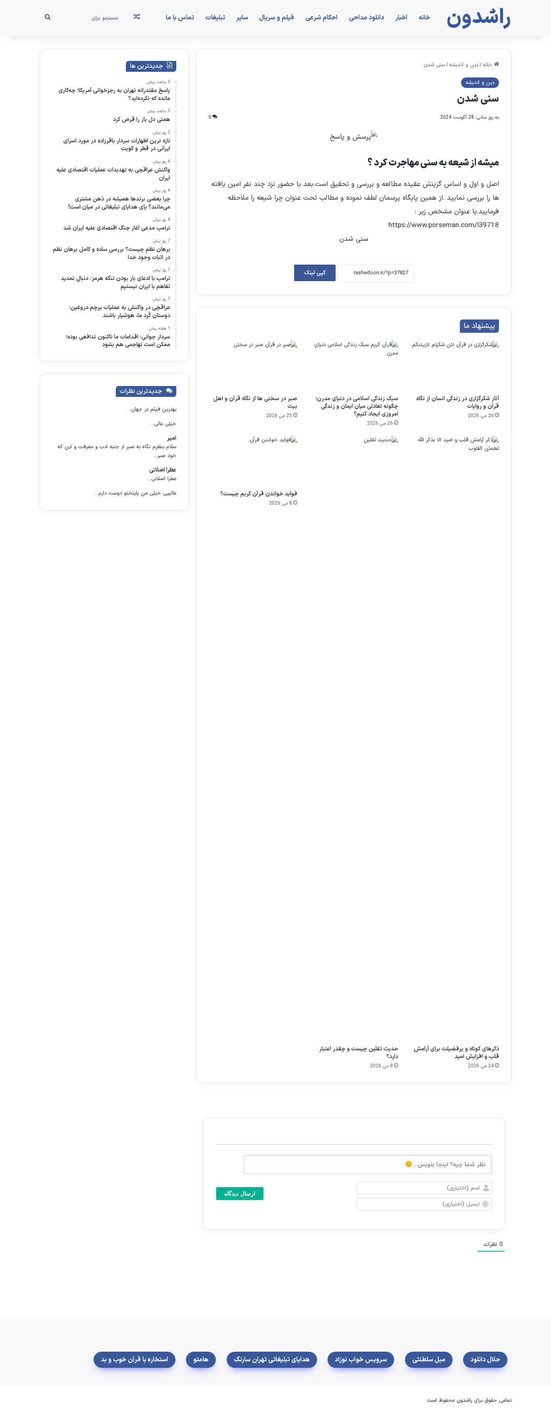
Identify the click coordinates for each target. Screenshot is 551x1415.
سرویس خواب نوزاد (361, 1360)
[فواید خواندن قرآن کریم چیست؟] (253, 461)
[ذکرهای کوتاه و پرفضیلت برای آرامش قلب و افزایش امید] (454, 738)
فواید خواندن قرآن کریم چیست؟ (258, 494)
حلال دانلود (485, 1360)
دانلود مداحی (366, 18)
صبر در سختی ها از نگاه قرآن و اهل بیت (255, 402)
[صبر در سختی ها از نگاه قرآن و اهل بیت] (253, 366)
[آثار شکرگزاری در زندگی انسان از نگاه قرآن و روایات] (454, 366)
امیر (171, 438)
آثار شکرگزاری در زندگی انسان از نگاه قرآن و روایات (457, 402)
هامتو (201, 1360)
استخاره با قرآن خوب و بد (134, 1360)
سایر (242, 18)
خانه (424, 18)
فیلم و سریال (276, 18)
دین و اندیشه (463, 65)
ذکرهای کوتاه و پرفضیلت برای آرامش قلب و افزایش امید (456, 1053)
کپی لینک (315, 273)
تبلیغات (215, 18)
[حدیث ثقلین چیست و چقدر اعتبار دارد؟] (353, 738)
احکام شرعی (321, 18)
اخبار (401, 18)
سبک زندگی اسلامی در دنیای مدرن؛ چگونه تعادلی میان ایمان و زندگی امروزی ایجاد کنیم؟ (356, 406)
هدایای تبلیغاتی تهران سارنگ (272, 1360)
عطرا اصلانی (162, 470)
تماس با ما (180, 18)
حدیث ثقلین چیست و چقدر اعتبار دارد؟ (358, 1053)
